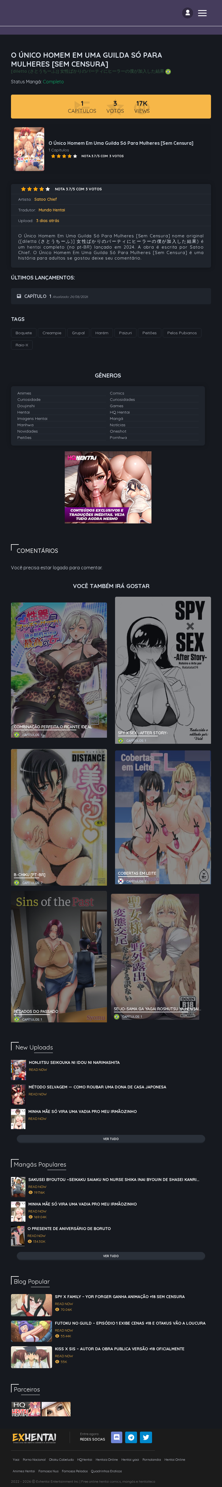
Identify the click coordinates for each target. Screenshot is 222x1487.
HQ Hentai (120, 412)
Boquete (24, 332)
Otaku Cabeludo (61, 1460)
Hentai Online (174, 1460)
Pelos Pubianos (182, 332)
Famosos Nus (48, 1471)
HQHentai (84, 1460)
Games (116, 405)
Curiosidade (28, 399)
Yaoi (16, 1460)
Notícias (117, 424)
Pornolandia (152, 1460)
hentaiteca (147, 1481)
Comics (117, 393)
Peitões (24, 437)
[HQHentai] (26, 1409)
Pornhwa (118, 437)
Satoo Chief (45, 199)
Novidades (27, 431)
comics (115, 1481)
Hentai (23, 412)
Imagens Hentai (32, 418)
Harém (101, 332)
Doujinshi (26, 405)
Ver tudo (111, 1139)
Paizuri (125, 332)
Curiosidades (122, 399)
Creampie (51, 332)
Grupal (78, 332)
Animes (24, 393)
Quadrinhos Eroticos (106, 1471)
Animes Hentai (24, 1471)
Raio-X (22, 345)
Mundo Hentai (52, 210)
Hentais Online (107, 1460)
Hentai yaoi (130, 1460)
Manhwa (25, 424)
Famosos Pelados (75, 1471)
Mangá (116, 418)
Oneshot (118, 431)
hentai (34, 247)
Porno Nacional (34, 1460)
